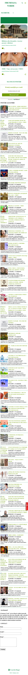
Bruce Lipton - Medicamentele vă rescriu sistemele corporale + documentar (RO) (18, 108)
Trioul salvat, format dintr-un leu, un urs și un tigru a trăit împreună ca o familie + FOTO (17, 308)
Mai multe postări (14, 82)
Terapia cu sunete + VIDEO (16, 206)
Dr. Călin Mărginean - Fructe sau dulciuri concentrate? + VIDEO (17, 394)
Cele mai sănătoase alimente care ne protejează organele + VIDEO (17, 422)
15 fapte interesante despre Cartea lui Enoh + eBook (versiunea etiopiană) (16, 282)
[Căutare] (22, 3)
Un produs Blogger (15, 670)
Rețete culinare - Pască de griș (17, 133)
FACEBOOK (5, 13)
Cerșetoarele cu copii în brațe (17, 524)
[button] (25, 48)
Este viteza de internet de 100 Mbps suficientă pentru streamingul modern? (17, 561)
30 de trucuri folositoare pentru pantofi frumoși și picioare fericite (16, 498)
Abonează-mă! (14, 95)
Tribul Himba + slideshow (16, 535)
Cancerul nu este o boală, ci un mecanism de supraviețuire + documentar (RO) (17, 408)
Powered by (10, 99)
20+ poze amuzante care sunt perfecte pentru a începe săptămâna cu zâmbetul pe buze (17, 575)
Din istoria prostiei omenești (17, 183)
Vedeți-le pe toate (9, 21)
